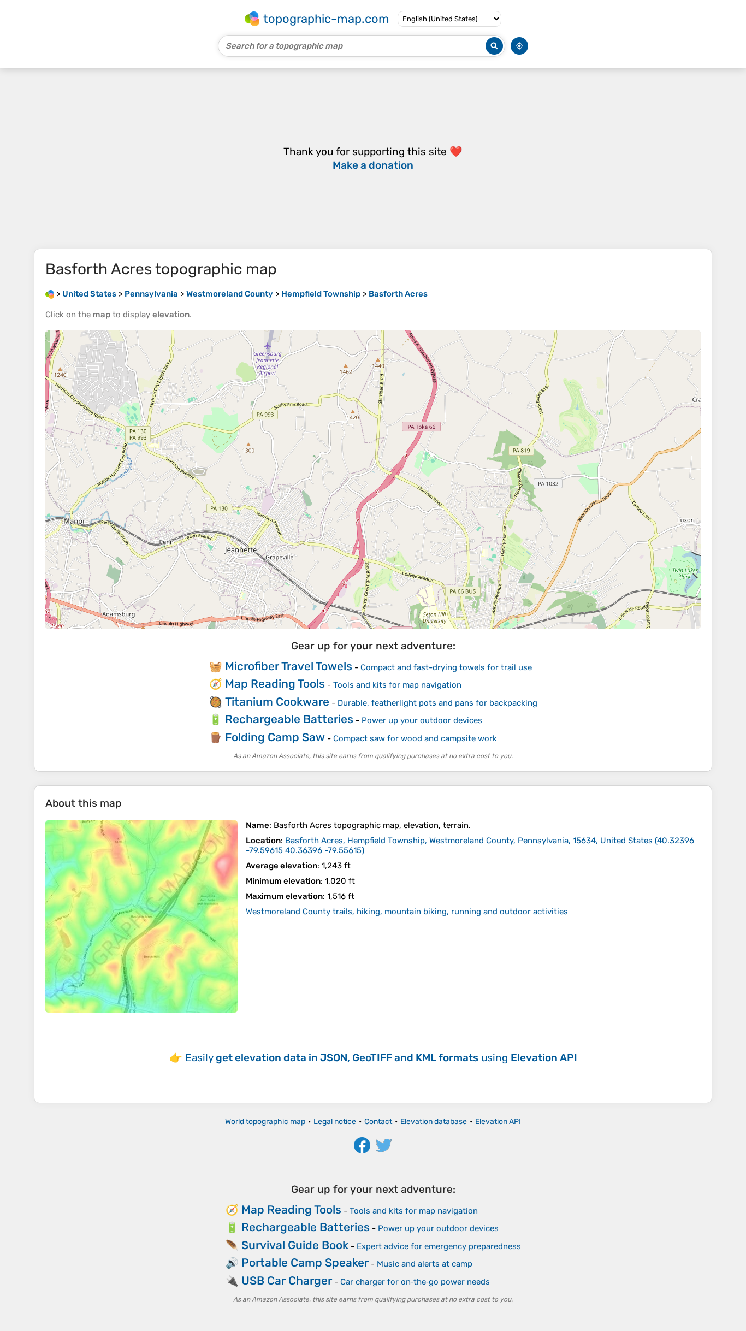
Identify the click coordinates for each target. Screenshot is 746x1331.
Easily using (381, 1057)
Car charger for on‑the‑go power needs (415, 1282)
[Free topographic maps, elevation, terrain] (49, 294)
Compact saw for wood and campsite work (415, 738)
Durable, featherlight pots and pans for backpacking (437, 703)
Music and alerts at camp (424, 1264)
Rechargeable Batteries (289, 719)
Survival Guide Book (294, 1245)
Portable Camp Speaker (305, 1262)
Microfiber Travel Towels (288, 666)
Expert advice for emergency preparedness (439, 1246)
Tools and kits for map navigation (397, 685)
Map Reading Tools (275, 683)
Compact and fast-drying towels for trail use (446, 667)
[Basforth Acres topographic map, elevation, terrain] (141, 916)
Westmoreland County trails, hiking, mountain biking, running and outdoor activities (407, 911)
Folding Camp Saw (275, 737)
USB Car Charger (286, 1280)
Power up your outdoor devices (422, 720)
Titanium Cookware (277, 701)
